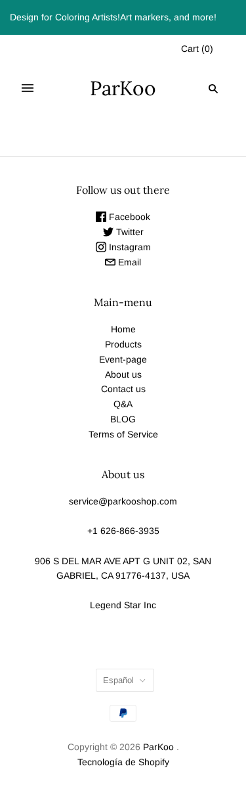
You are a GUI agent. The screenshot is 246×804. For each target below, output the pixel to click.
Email (128, 262)
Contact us (123, 389)
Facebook (128, 217)
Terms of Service (123, 434)
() (197, 48)
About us (123, 374)
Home (123, 329)
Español (118, 680)
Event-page (123, 359)
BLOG (123, 419)
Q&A (123, 404)
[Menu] (27, 88)
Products (123, 344)
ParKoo (158, 747)
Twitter (128, 232)
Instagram (128, 247)
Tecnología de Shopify (123, 762)
